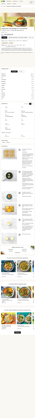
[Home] (1, 6)
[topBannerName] (17, 10)
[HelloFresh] (3, 1)
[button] (17, 103)
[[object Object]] (30, 37)
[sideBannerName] (17, 60)
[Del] (33, 37)
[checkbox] (1, 32)
